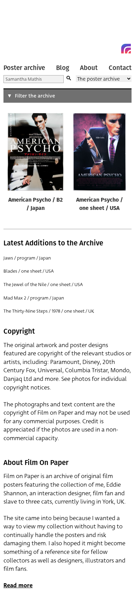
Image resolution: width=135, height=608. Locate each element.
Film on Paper (19, 28)
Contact (120, 68)
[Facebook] (113, 48)
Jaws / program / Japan (27, 258)
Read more (18, 585)
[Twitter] (101, 48)
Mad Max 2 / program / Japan (33, 298)
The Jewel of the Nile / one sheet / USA (43, 284)
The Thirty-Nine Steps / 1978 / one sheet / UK (48, 311)
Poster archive (24, 68)
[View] (35, 153)
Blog (62, 68)
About (89, 68)
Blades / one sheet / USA (28, 271)
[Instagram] (126, 48)
